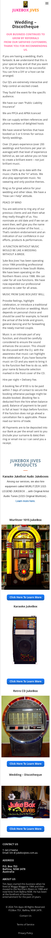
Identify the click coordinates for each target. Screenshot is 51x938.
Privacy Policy (25, 933)
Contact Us (25, 915)
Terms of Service (25, 924)
